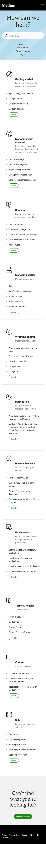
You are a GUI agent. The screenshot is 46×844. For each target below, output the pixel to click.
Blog (18, 835)
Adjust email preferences (20, 169)
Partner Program (23, 51)
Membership (23, 47)
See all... (14, 114)
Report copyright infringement (22, 749)
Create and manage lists (19, 229)
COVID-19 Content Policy (20, 673)
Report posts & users (18, 744)
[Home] (9, 5)
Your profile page (16, 159)
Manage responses (17, 739)
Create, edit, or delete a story (21, 356)
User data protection (18, 754)
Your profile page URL (18, 164)
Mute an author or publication (22, 239)
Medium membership (18, 103)
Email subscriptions (18, 306)
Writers (12, 835)
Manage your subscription (20, 174)
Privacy (32, 835)
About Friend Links (17, 301)
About (5, 837)
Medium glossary (16, 108)
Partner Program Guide (19, 477)
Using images (15, 366)
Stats (11, 286)
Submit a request (23, 816)
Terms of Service (16, 616)
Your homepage (16, 224)
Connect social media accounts (22, 179)
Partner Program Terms (19, 632)
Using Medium (15, 98)
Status (4, 835)
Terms (39, 835)
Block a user (14, 734)
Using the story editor (18, 361)
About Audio (14, 244)
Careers (25, 835)
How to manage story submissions (24, 566)
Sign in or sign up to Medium (21, 93)
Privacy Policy (15, 627)
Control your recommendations (23, 234)
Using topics (14, 371)
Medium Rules (15, 621)
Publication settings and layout (22, 571)
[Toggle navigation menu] (42, 5)
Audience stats (15, 296)
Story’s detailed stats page (20, 291)
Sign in (23, 54)
